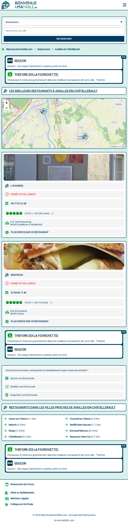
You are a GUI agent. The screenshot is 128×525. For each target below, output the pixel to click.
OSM (123, 146)
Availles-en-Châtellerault (67, 49)
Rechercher (64, 39)
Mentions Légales (19, 498)
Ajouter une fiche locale (22, 378)
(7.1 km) (85, 424)
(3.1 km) (22, 418)
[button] (84, 136)
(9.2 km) (20, 436)
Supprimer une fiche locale (23, 395)
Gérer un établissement (22, 492)
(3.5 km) (85, 418)
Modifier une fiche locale (22, 386)
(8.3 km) (84, 430)
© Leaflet (113, 146)
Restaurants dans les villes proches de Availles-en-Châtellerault (62, 407)
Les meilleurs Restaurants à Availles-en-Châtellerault (53, 91)
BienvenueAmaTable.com (19, 49)
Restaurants (43, 49)
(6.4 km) (17, 424)
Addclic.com (68, 520)
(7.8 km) (17, 430)
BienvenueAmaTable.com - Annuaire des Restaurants (68, 515)
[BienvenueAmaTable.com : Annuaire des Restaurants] (22, 5)
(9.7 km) (85, 436)
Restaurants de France (22, 484)
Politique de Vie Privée (21, 504)
